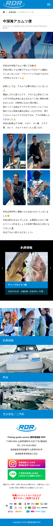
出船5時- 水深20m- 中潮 (25, 291)
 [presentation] (50, 268)
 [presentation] (2, 268)
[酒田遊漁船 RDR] (14, 4)
